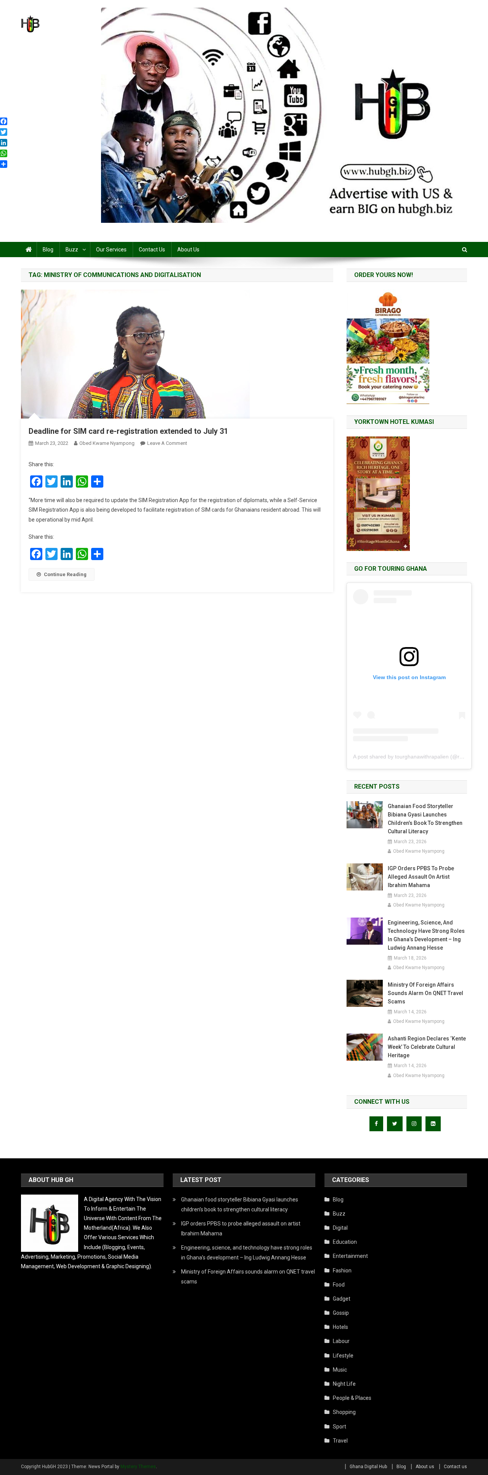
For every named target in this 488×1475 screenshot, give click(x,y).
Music (340, 1370)
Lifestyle (343, 1356)
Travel (340, 1441)
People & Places (352, 1398)
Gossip (341, 1313)
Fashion (342, 1270)
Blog (48, 249)
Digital (340, 1228)
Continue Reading (65, 574)
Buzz (72, 249)
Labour (341, 1341)
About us (188, 249)
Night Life (344, 1384)
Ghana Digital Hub (368, 1466)
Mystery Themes (138, 1466)
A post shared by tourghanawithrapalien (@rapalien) (416, 757)
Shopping (344, 1412)
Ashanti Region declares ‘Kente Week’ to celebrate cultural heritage (427, 1046)
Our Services (111, 249)
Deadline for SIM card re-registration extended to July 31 (128, 431)
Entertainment (350, 1256)
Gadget (341, 1299)
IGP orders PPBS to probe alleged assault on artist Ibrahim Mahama (421, 876)
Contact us (152, 249)
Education (345, 1242)
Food (339, 1285)
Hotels (340, 1327)
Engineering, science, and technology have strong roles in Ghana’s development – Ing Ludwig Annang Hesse (426, 935)
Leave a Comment (167, 443)
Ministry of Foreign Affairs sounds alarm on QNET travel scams (425, 993)
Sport (339, 1426)
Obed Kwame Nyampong (107, 443)
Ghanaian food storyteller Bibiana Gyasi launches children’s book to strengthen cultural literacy (425, 818)
